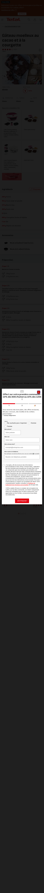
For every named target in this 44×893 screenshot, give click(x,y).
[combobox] (12, 432)
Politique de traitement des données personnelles (20, 484)
